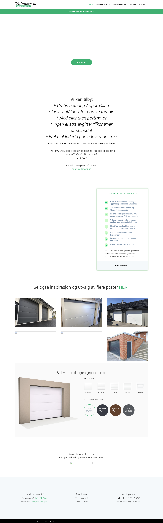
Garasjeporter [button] (103, 4)
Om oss (133, 4)
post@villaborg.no (81, 169)
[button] (35, 312)
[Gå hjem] (26, 4)
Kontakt (142, 4)
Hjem (91, 4)
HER (123, 287)
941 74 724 (40, 498)
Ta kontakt (81, 62)
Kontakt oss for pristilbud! (80, 11)
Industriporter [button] (119, 4)
